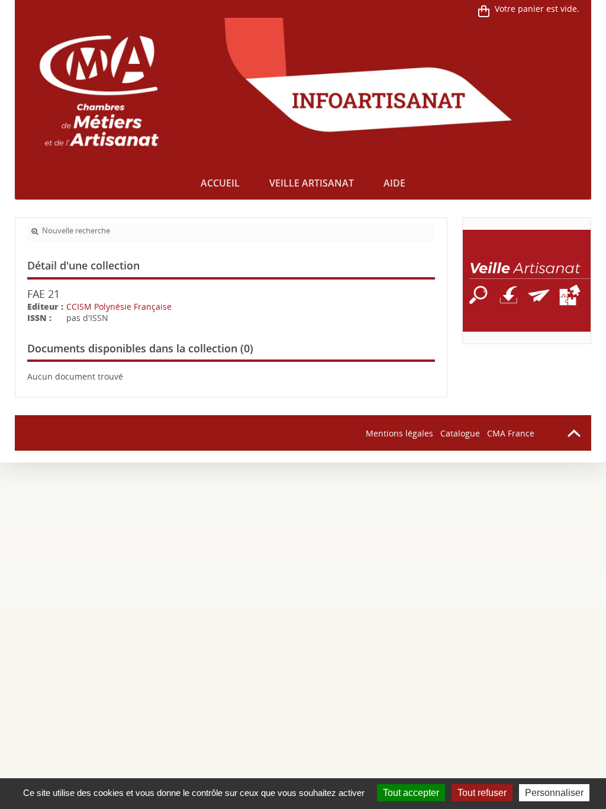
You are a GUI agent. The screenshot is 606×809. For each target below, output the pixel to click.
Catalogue (460, 433)
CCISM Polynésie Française (119, 306)
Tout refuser (482, 793)
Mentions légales (399, 433)
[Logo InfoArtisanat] (527, 281)
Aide (394, 183)
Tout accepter (411, 793)
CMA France (510, 433)
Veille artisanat (311, 183)
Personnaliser (554, 793)
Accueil (220, 183)
